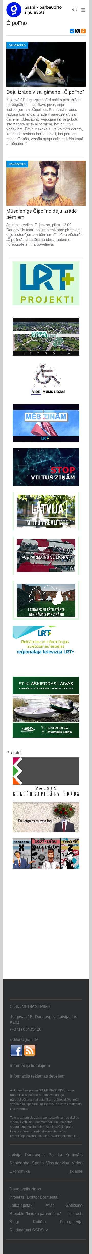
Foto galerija (71, 1222)
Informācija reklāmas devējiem (37, 1076)
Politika (55, 1155)
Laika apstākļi (21, 1205)
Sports (38, 1163)
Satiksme (74, 1205)
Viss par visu (57, 1163)
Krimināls (74, 1155)
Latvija (15, 1155)
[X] (77, 31)
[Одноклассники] (83, 31)
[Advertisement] (46, 930)
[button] (82, 9)
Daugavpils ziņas (25, 1189)
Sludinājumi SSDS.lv (28, 1230)
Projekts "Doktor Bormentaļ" (34, 1197)
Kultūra (39, 1222)
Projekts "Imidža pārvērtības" (35, 1213)
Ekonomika (19, 1171)
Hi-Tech (75, 1213)
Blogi (14, 1222)
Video (77, 1163)
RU (74, 9)
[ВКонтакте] (72, 31)
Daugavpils (35, 1155)
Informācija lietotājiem (30, 1065)
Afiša (50, 1205)
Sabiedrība (19, 1163)
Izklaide (75, 1171)
